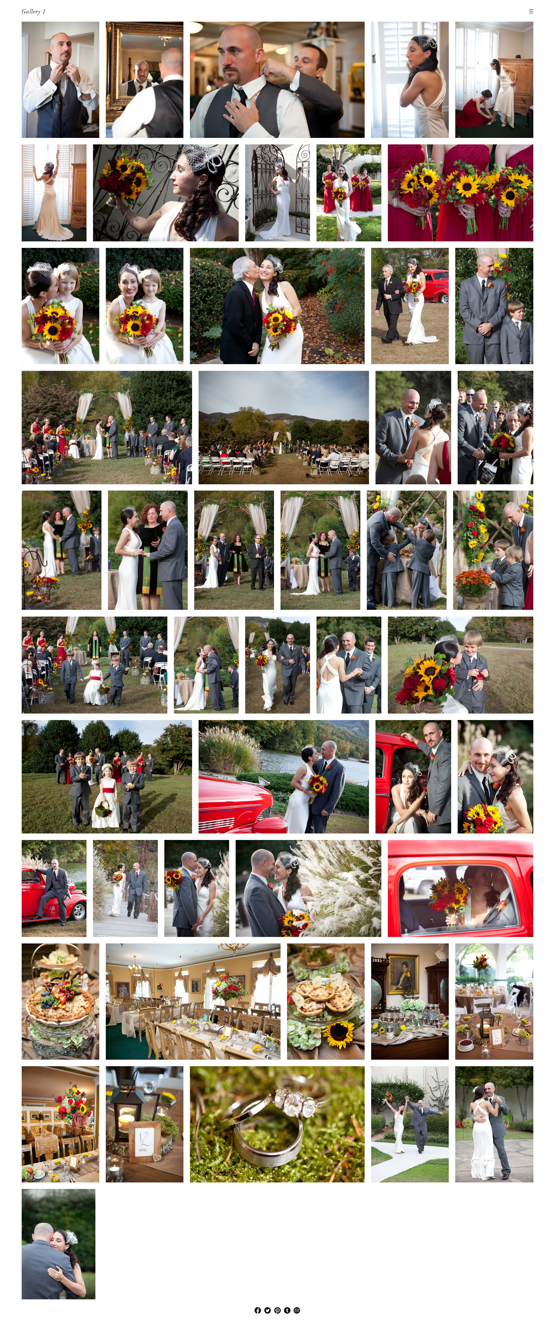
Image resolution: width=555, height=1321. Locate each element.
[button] (531, 11)
